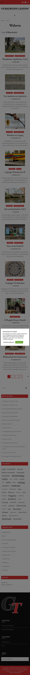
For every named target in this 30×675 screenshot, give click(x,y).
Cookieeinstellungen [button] (8, 342)
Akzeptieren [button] (19, 342)
